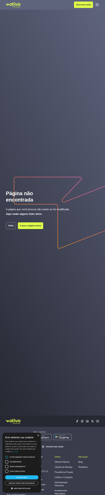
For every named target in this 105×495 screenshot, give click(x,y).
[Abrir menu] (97, 5)
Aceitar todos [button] (21, 477)
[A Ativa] (13, 4)
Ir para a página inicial (30, 226)
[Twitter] (92, 421)
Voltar (11, 226)
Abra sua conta (83, 5)
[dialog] (22, 462)
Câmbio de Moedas (63, 467)
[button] (21, 488)
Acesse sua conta (54, 447)
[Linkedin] (87, 421)
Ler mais (15, 451)
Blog (80, 462)
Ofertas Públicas (62, 462)
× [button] (38, 435)
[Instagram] (82, 421)
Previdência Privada (64, 472)
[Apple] (42, 437)
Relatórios (83, 467)
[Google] (62, 437)
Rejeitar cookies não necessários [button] (22, 483)
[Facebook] (77, 421)
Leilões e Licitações (64, 477)
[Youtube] (97, 421)
